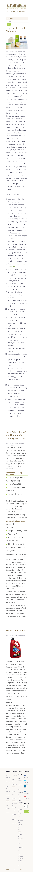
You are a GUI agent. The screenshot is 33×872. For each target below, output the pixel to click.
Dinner (14, 788)
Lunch (13, 811)
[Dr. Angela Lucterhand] (16, 6)
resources (8, 795)
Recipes (8, 791)
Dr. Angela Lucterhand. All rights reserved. (18, 869)
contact (8, 812)
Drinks (13, 791)
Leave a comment (10, 51)
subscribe (27, 803)
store (7, 798)
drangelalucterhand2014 (12, 445)
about (7, 805)
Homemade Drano (15, 630)
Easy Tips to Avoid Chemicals (15, 29)
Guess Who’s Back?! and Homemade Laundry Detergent (16, 435)
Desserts (14, 784)
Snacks (14, 819)
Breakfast (14, 775)
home (7, 802)
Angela (24, 51)
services (8, 808)
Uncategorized (16, 823)
